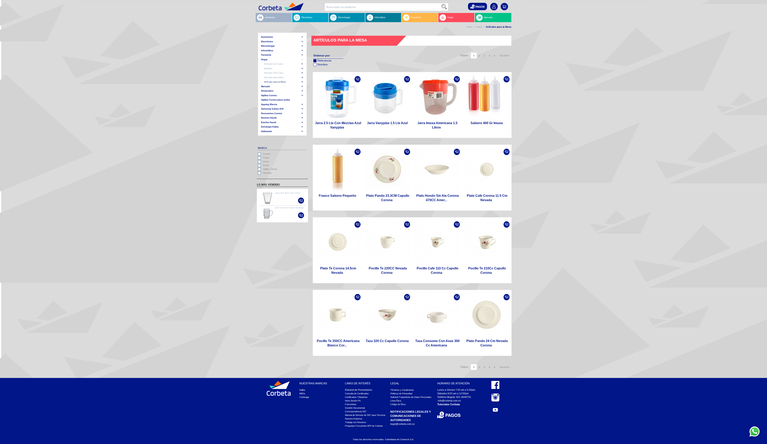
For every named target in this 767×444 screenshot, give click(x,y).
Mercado (488, 17)
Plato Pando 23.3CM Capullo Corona (387, 198)
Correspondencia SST (356, 411)
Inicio (470, 27)
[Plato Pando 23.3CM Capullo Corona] (387, 169)
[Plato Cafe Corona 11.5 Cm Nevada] (487, 169)
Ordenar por (321, 55)
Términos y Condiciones (402, 390)
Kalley (302, 390)
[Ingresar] (358, 79)
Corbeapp (304, 397)
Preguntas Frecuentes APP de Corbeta (364, 426)
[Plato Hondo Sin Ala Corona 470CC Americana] (437, 169)
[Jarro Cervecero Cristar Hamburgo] (267, 213)
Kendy (266, 165)
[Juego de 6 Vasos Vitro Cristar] (267, 198)
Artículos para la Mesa (275, 82)
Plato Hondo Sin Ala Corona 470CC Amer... (437, 198)
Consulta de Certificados (357, 393)
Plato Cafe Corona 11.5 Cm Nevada (487, 198)
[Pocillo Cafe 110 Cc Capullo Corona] (437, 242)
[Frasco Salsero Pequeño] (338, 169)
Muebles (268, 68)
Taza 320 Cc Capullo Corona (387, 341)
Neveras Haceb (269, 118)
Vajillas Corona (269, 95)
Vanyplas (267, 173)
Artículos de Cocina (273, 64)
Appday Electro (269, 104)
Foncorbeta (350, 404)
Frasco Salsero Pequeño (337, 195)
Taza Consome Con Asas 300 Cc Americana (437, 343)
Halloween (266, 131)
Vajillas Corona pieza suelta (275, 100)
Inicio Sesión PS (353, 401)
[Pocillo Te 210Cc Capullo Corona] (487, 242)
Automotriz (270, 17)
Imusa (266, 161)
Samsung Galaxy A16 (272, 109)
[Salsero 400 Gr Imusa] (487, 97)
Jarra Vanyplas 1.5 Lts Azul (387, 123)
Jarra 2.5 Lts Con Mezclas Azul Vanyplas (338, 125)
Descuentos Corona (271, 113)
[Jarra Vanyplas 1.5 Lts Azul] (387, 97)
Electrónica (306, 17)
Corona (266, 154)
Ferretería (416, 17)
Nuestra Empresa (353, 418)
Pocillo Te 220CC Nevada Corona (388, 270)
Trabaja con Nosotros (355, 422)
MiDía (302, 393)
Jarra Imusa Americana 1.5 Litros (437, 125)
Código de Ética (397, 404)
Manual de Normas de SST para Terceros (365, 415)
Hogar (450, 17)
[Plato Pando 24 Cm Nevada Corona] (487, 315)
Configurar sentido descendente (316, 70)
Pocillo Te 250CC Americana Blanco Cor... (338, 343)
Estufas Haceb (268, 122)
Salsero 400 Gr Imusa (487, 123)
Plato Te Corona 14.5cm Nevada (338, 270)
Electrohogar (344, 17)
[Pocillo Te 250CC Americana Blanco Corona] (338, 315)
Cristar (266, 157)
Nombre (322, 64)
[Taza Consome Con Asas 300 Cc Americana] (437, 315)
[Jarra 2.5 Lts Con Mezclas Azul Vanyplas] (338, 97)
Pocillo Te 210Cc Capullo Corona (487, 270)
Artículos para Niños (274, 77)
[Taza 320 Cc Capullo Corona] (387, 315)
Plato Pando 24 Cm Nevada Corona (487, 343)
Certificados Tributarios (356, 397)
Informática (380, 17)
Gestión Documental (355, 408)
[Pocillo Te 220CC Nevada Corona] (387, 242)
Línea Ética (395, 401)
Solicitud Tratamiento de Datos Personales (410, 397)
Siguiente (504, 55)
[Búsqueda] (444, 7)
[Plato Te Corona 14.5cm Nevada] (338, 242)
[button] (477, 6)
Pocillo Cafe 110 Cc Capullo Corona (437, 270)
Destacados (267, 91)
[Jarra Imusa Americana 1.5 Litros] (437, 97)
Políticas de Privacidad (401, 393)
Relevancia (324, 60)
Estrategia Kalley (270, 127)
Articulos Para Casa (273, 73)
